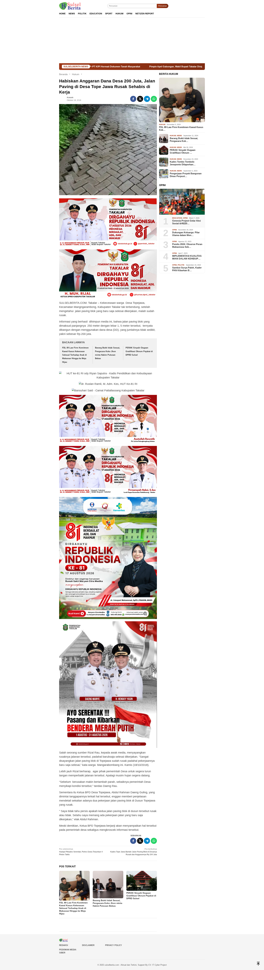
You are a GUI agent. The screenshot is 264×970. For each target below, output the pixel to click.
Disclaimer (88, 945)
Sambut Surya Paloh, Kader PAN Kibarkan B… (187, 269)
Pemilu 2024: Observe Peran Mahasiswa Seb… (187, 245)
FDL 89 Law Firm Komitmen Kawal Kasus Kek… (181, 128)
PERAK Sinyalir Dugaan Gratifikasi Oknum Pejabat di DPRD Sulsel (139, 351)
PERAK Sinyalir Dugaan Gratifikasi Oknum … (182, 151)
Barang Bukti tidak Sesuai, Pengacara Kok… (184, 139)
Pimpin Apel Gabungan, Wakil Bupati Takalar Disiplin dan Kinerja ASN (122, 66)
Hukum (162, 124)
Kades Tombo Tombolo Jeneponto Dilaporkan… (183, 163)
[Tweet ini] (140, 99)
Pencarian (162, 6)
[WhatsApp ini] (154, 99)
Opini (185, 218)
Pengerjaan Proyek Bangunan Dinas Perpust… (186, 174)
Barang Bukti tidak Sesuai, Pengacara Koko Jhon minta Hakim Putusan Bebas (107, 903)
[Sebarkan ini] (133, 99)
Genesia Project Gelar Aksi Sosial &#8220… (186, 222)
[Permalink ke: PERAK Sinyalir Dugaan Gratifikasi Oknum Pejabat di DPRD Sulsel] (141, 881)
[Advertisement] (132, 40)
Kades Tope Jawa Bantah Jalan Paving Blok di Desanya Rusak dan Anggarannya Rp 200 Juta (133, 852)
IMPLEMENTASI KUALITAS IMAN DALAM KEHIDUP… (187, 257)
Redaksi (63, 945)
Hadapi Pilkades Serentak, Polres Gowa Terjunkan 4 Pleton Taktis (81, 852)
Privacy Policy (113, 945)
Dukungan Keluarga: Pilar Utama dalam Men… (186, 233)
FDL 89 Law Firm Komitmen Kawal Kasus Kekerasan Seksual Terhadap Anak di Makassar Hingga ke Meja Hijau (75, 355)
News (179, 136)
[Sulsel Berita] (70, 6)
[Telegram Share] (147, 99)
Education (177, 218)
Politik (181, 265)
